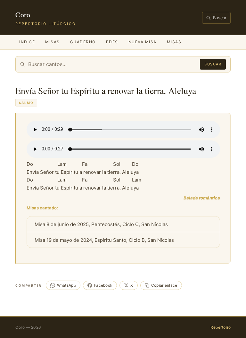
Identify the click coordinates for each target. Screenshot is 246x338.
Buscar (219, 17)
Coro (22, 14)
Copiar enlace (164, 285)
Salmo (26, 103)
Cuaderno (83, 41)
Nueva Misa (142, 41)
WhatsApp (66, 285)
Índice (27, 41)
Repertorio (220, 327)
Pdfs (112, 41)
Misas (52, 41)
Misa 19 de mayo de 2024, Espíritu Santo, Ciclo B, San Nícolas (104, 240)
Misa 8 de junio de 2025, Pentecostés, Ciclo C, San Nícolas (101, 224)
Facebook (103, 285)
